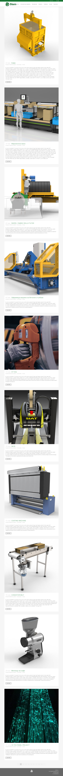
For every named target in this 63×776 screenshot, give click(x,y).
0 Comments (19, 64)
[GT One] (31, 343)
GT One (14, 372)
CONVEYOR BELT (17, 595)
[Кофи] (31, 34)
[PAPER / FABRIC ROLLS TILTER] (31, 194)
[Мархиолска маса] (31, 114)
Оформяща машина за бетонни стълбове (27, 297)
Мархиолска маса (18, 144)
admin (15, 64)
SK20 (13, 446)
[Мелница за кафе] (31, 641)
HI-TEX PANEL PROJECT (21, 745)
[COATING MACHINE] (31, 491)
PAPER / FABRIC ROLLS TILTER (22, 223)
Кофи (13, 63)
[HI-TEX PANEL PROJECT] (31, 716)
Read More (8, 161)
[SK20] (31, 417)
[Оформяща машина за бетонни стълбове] (31, 268)
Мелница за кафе (18, 671)
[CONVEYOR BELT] (31, 566)
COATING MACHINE (18, 521)
